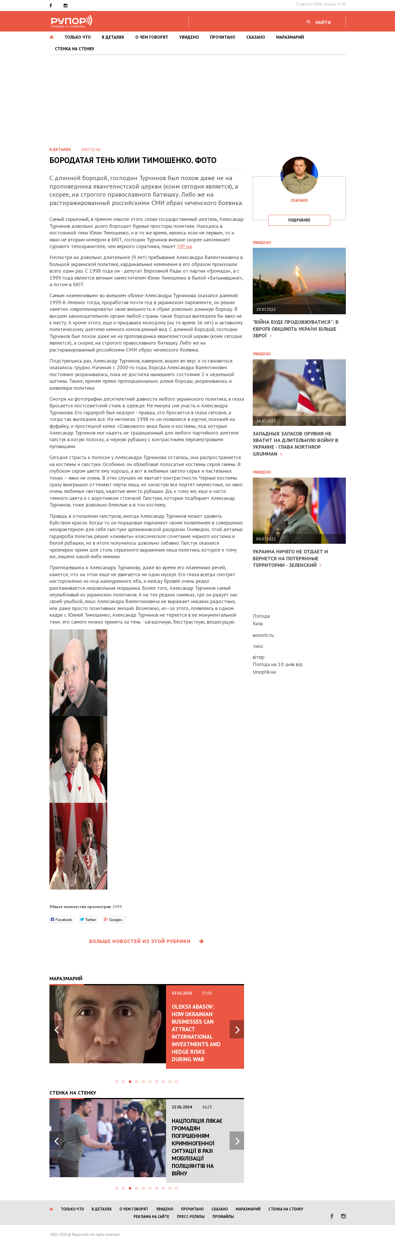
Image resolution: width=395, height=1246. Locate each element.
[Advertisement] (197, 98)
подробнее (299, 220)
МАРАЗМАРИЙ (290, 37)
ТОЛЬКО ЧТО (77, 37)
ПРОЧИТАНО (222, 37)
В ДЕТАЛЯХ (113, 37)
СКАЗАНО (255, 37)
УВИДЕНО (189, 37)
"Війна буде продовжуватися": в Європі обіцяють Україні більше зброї (296, 329)
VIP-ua (184, 246)
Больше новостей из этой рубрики (140, 941)
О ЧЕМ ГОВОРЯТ (151, 37)
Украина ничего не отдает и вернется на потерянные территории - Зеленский (290, 558)
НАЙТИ (323, 22)
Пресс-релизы (191, 1216)
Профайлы (223, 1216)
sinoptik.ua (264, 671)
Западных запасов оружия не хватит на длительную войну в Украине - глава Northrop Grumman (295, 443)
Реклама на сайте (151, 1216)
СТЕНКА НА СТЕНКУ (74, 48)
